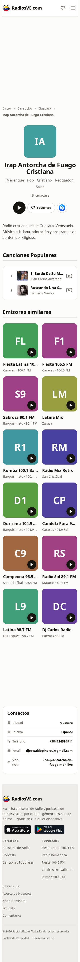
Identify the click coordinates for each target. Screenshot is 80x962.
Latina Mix (52, 417)
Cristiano (44, 180)
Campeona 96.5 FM (20, 576)
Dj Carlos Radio (57, 629)
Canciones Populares (18, 862)
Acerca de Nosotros (17, 893)
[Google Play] (49, 829)
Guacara (45, 108)
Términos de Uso (43, 938)
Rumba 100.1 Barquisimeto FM (20, 470)
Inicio (7, 108)
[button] (20, 341)
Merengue (15, 180)
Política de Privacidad (16, 938)
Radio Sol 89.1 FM (59, 576)
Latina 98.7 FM (17, 629)
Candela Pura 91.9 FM (59, 523)
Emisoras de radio (16, 848)
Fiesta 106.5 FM (57, 364)
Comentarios (12, 915)
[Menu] (72, 8)
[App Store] (18, 829)
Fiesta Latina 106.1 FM (20, 364)
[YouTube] (69, 276)
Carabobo (25, 108)
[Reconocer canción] (62, 208)
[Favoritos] (63, 8)
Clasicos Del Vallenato (58, 870)
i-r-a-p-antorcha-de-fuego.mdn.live (57, 762)
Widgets (9, 908)
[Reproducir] (19, 208)
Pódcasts (9, 855)
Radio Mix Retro (58, 470)
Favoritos (44, 208)
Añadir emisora (14, 901)
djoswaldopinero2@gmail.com (49, 750)
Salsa (40, 186)
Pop (30, 180)
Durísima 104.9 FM (20, 523)
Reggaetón (64, 180)
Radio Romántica (54, 855)
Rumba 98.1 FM (53, 877)
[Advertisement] (40, 62)
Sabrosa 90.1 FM (19, 417)
